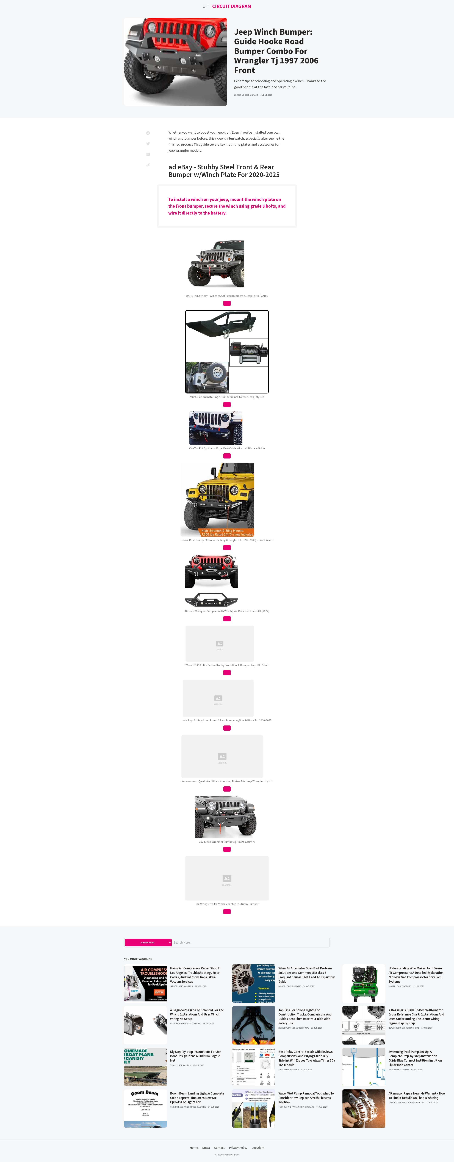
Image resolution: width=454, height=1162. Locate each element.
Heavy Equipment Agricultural (185, 1023)
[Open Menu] (205, 6)
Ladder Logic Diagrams (246, 95)
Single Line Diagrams (180, 1065)
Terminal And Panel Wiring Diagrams (188, 1107)
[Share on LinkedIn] (148, 154)
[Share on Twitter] (148, 143)
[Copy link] (148, 165)
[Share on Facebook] (148, 133)
